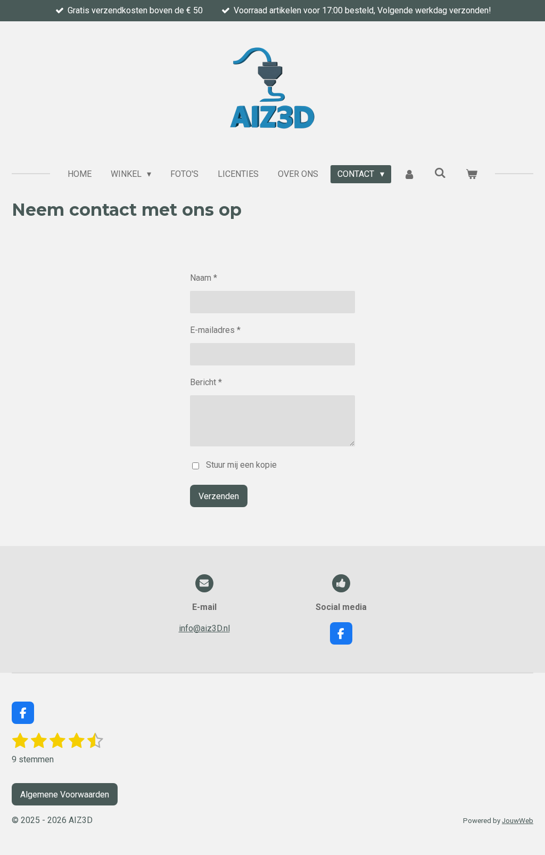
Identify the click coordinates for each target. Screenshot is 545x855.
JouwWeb (517, 821)
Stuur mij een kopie (241, 465)
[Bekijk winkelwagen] (471, 174)
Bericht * (206, 382)
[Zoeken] (440, 173)
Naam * (203, 278)
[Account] (409, 174)
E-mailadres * (215, 330)
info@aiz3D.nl (204, 628)
